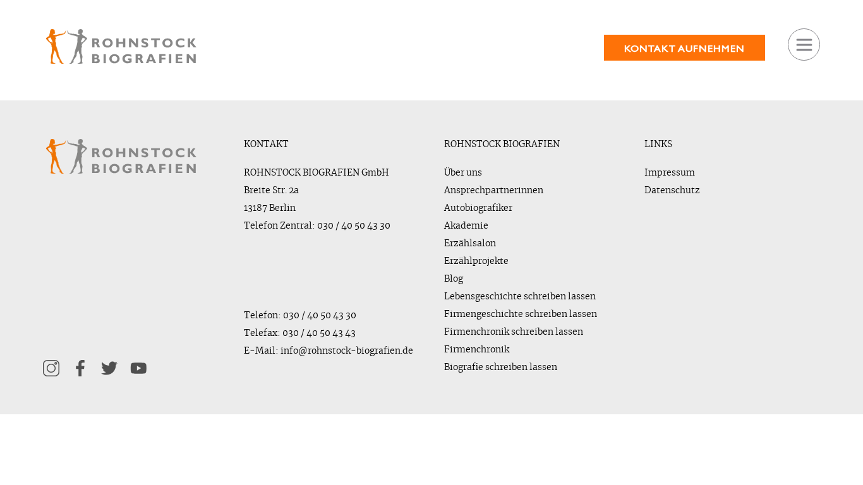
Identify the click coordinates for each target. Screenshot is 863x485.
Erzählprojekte (476, 261)
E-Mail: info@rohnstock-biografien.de (328, 351)
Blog (453, 279)
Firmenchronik (476, 349)
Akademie (466, 226)
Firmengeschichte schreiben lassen (520, 314)
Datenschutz (672, 190)
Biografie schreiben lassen (500, 367)
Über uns (463, 173)
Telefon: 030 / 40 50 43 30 (300, 315)
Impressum (669, 173)
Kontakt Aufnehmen (684, 48)
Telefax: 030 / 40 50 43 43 (300, 333)
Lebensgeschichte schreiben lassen (520, 296)
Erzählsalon (470, 243)
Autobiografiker (478, 208)
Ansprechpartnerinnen (493, 190)
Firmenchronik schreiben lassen (513, 332)
